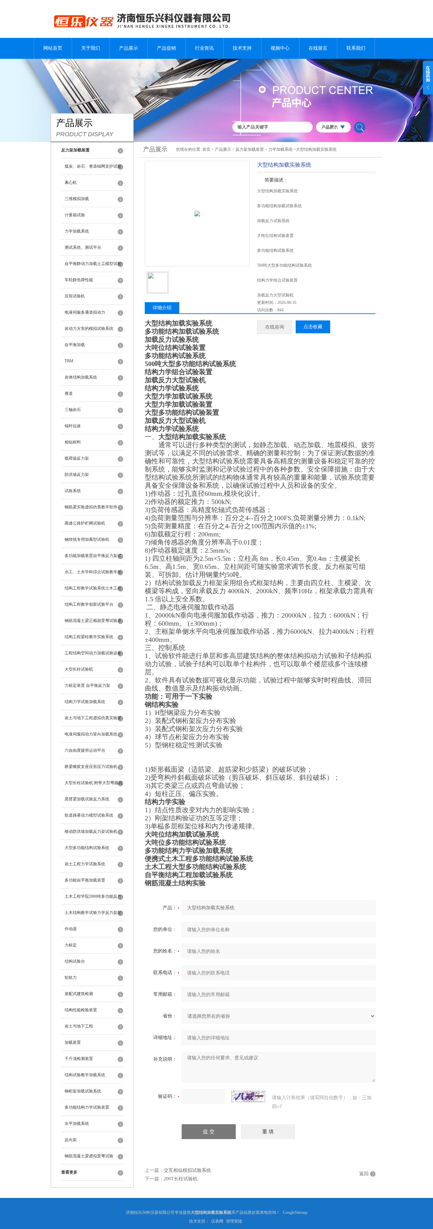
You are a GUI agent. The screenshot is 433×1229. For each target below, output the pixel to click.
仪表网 (217, 1221)
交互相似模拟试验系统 (187, 1170)
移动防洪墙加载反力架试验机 (91, 831)
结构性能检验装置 (81, 1010)
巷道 (69, 393)
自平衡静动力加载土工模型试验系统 (93, 266)
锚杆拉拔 (73, 426)
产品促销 (166, 48)
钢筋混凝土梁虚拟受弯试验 (89, 1156)
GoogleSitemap (295, 1212)
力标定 (71, 945)
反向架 (71, 1139)
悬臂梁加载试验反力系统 (87, 799)
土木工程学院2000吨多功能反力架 (93, 899)
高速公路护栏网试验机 (85, 523)
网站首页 (52, 48)
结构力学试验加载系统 (85, 701)
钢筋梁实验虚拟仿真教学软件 (91, 507)
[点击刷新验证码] (248, 1096)
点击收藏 (312, 326)
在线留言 (318, 48)
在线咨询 (274, 327)
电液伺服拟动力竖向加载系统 (91, 734)
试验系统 (73, 490)
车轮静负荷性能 (79, 280)
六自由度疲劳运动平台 (85, 750)
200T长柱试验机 (181, 1178)
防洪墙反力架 (77, 474)
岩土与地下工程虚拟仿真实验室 (93, 718)
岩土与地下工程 (79, 1026)
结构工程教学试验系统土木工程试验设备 (93, 591)
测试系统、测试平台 (83, 247)
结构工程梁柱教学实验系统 (89, 636)
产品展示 (128, 48)
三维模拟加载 (77, 198)
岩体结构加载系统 (81, 377)
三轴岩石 (73, 409)
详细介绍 (162, 307)
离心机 (71, 182)
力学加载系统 (77, 231)
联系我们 (355, 48)
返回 (364, 1173)
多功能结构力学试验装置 (87, 1107)
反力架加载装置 (249, 149)
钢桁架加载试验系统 (83, 1091)
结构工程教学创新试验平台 (89, 604)
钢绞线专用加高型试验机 (87, 539)
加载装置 (73, 1042)
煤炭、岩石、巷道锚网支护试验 (93, 166)
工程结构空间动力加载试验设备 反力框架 (93, 656)
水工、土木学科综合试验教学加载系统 (93, 575)
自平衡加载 (75, 344)
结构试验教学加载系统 (85, 1075)
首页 (206, 149)
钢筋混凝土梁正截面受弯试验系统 (93, 623)
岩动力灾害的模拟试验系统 (89, 328)
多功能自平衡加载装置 (85, 880)
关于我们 (90, 48)
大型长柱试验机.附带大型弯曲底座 (93, 785)
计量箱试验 (75, 215)
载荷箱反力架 (77, 458)
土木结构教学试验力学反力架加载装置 (93, 915)
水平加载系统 (77, 1123)
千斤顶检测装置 (79, 1058)
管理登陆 (234, 1221)
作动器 (71, 928)
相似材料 (73, 442)
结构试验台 (75, 961)
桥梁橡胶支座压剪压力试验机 (91, 766)
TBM (69, 361)
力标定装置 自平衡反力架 (87, 685)
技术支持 (242, 48)
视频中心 (280, 48)
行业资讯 (204, 48)
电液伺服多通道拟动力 (85, 312)
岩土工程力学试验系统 (85, 864)
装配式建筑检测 (79, 993)
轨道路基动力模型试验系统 (89, 815)
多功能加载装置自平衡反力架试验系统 (93, 558)
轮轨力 (71, 977)
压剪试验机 (75, 296)
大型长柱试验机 (79, 669)
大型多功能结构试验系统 (87, 847)
